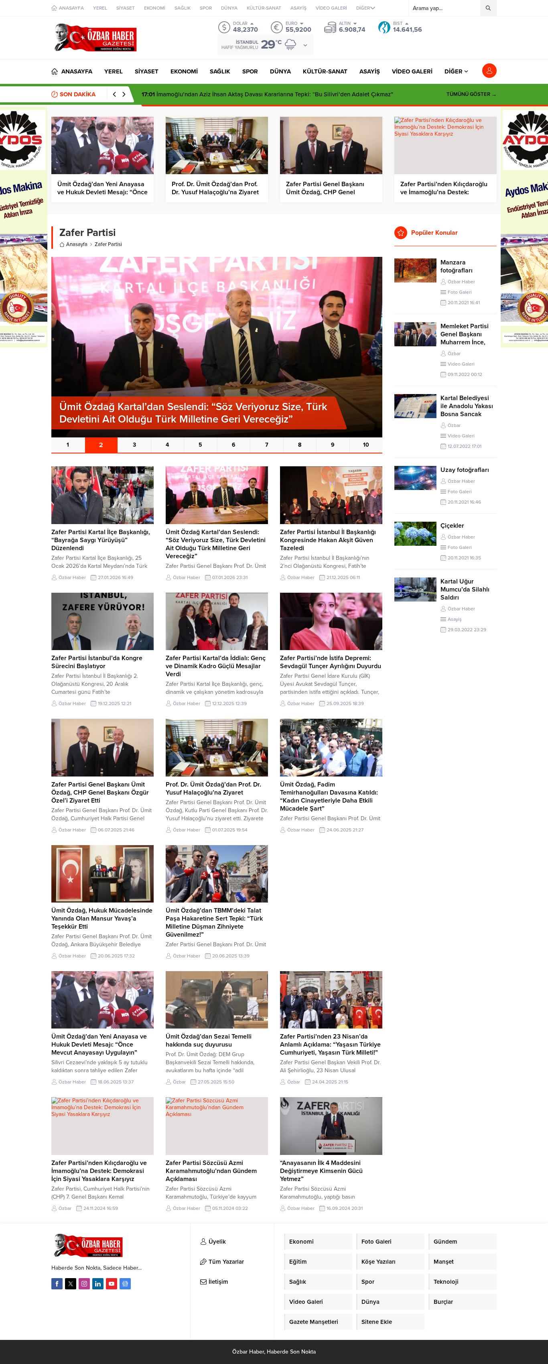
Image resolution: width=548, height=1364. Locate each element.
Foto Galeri (460, 292)
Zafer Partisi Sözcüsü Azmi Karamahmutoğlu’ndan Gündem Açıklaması (211, 1171)
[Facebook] (57, 1283)
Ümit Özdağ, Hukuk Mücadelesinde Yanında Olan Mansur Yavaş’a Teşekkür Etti (101, 919)
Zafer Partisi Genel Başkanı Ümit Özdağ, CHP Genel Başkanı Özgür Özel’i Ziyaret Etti (100, 793)
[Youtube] (111, 1283)
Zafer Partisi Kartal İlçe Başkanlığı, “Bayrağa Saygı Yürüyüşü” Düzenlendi (100, 540)
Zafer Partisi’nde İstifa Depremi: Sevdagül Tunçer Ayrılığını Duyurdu (330, 662)
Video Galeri (461, 364)
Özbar (179, 1082)
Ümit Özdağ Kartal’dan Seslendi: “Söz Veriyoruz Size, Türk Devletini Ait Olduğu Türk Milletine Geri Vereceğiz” (216, 544)
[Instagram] (84, 1283)
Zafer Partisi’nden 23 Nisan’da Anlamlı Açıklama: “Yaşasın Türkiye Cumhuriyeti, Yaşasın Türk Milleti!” (330, 1045)
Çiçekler (452, 526)
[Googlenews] (125, 1283)
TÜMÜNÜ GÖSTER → (472, 94)
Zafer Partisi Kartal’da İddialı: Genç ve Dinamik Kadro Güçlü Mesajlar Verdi (216, 666)
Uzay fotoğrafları (464, 470)
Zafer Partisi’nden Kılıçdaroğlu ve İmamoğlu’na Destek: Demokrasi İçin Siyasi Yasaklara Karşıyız (99, 1171)
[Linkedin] (98, 1283)
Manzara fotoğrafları (456, 266)
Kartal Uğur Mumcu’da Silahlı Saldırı (464, 589)
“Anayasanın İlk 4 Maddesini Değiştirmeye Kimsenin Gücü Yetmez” (321, 1171)
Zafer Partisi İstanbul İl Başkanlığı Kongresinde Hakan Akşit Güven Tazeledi (328, 540)
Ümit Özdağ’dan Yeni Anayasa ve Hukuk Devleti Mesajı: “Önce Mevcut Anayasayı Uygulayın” (102, 192)
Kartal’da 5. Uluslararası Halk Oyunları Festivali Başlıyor (224, 94)
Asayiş (455, 619)
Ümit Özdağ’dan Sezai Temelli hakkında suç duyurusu (209, 1041)
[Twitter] (70, 1283)
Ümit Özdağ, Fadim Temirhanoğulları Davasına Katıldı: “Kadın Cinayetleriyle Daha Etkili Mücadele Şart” (329, 797)
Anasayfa (76, 244)
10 (366, 444)
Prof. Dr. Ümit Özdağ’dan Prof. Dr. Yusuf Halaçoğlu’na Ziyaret (215, 188)
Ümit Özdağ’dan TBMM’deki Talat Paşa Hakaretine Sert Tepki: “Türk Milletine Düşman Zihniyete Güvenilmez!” (214, 923)
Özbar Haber (72, 577)
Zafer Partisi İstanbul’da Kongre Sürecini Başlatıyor (96, 662)
